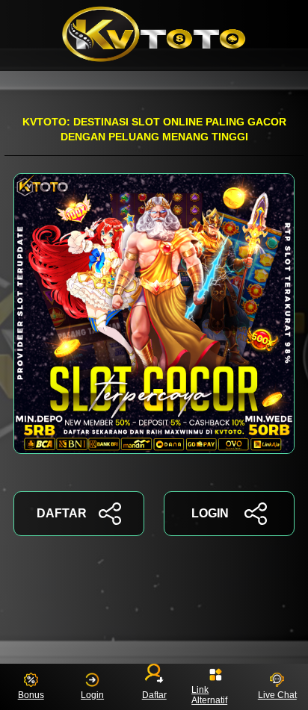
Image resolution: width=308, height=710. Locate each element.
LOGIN (210, 513)
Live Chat (277, 695)
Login (92, 695)
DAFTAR (62, 513)
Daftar (153, 695)
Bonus (31, 695)
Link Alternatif (209, 695)
